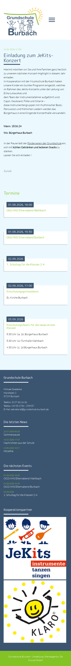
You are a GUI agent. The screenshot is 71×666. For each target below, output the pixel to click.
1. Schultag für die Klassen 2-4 (20, 495)
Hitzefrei (9, 451)
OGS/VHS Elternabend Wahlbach (22, 478)
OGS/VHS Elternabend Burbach (22, 486)
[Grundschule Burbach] (23, 21)
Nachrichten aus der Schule (19, 442)
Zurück (8, 171)
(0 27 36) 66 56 (19, 402)
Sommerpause (12, 434)
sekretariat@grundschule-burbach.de (30, 409)
